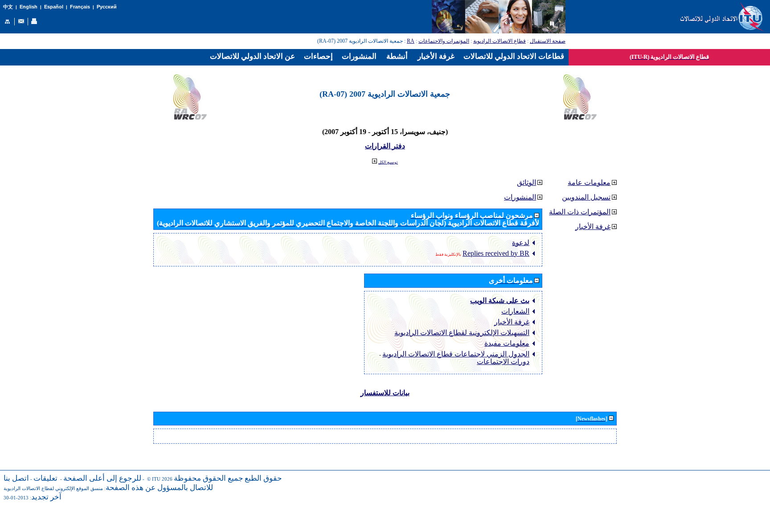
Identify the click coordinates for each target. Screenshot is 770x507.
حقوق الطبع (263, 478)
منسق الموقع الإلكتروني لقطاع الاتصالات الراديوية (53, 488)
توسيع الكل (388, 162)
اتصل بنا (16, 478)
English (28, 6)
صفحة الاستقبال (547, 41)
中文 (8, 6)
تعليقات (45, 478)
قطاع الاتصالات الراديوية (499, 41)
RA (410, 41)
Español (53, 6)
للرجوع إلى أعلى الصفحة (102, 478)
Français (80, 6)
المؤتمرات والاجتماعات (443, 41)
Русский (107, 6)
